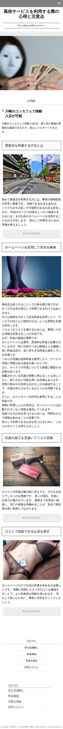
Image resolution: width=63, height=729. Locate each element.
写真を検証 (31, 660)
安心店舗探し (32, 647)
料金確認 (31, 654)
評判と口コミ (32, 667)
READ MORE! (31, 233)
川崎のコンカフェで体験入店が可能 (23, 113)
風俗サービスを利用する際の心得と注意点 (31, 14)
